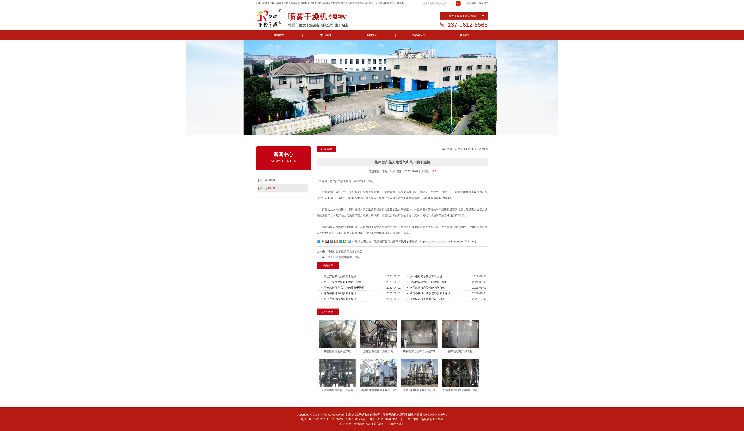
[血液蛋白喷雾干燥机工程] (378, 348)
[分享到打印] (349, 241)
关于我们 (325, 35)
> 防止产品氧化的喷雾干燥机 (338, 276)
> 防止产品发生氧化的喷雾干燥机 (341, 282)
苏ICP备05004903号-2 (433, 414)
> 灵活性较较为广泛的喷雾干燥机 (427, 282)
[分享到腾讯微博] (340, 241)
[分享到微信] (345, 241)
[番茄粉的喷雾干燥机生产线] (419, 386)
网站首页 (279, 35)
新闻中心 (468, 149)
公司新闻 (270, 179)
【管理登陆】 (396, 423)
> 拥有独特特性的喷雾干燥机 (338, 293)
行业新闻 (270, 188)
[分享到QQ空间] (331, 241)
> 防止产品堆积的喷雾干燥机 (338, 298)
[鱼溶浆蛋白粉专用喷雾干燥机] (460, 386)
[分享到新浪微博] (336, 241)
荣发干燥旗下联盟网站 (462, 15)
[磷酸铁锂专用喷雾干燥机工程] (378, 386)
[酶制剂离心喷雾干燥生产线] (419, 348)
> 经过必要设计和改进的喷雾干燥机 (428, 293)
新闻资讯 (372, 35)
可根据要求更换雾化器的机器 (345, 251)
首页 (457, 149)
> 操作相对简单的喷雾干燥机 (424, 276)
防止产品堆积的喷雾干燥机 (343, 257)
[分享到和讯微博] (327, 241)
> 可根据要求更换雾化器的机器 (425, 298)
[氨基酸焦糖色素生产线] (337, 348)
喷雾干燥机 (282, 3)
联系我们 (483, 3)
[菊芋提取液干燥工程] (460, 348)
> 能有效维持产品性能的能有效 (425, 287)
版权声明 (413, 414)
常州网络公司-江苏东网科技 (370, 423)
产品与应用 (418, 35)
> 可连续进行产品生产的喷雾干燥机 (342, 287)
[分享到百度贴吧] (322, 241)
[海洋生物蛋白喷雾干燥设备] (337, 386)
